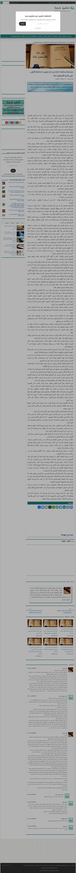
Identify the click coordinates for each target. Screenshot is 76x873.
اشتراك (22, 24)
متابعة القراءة (38, 28)
